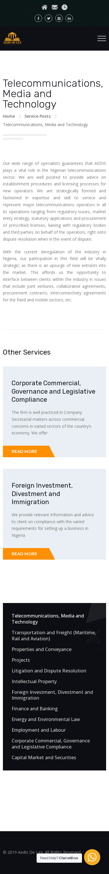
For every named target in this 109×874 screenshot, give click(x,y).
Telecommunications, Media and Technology (48, 619)
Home (9, 116)
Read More (24, 451)
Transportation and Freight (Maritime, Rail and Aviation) (54, 636)
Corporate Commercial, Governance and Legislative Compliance (53, 391)
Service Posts (37, 116)
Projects (21, 660)
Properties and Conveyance (42, 649)
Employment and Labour (39, 730)
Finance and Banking (35, 709)
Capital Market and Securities (44, 758)
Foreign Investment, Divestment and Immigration (42, 494)
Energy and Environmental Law (46, 719)
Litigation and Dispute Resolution (49, 671)
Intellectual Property (34, 681)
